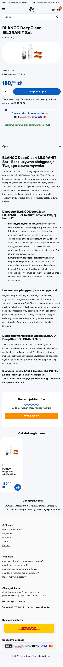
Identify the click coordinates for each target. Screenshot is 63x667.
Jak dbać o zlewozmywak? (15, 565)
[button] (10, 89)
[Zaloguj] (53, 9)
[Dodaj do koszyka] (17, 487)
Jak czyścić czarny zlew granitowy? (19, 569)
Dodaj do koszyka (37, 91)
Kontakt (6, 545)
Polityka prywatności (12, 529)
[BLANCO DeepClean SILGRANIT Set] (11, 451)
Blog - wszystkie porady (14, 577)
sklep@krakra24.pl (15, 601)
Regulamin (7, 533)
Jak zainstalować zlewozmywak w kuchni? (22, 561)
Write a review (31, 415)
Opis (5, 146)
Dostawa (6, 537)
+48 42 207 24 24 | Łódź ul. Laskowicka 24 (28, 607)
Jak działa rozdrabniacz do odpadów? (20, 573)
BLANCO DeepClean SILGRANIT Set (9, 471)
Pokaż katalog (4, 9)
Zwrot (5, 541)
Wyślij (57, 16)
